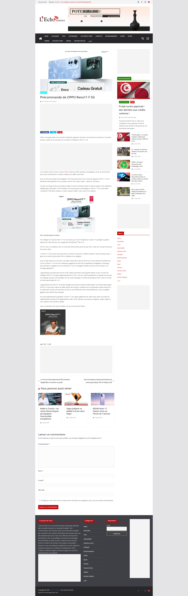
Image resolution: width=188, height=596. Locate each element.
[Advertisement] (76, 117)
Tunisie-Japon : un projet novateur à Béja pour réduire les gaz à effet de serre (140, 138)
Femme (46, 41)
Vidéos (68, 41)
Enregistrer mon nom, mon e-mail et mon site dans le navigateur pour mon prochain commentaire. (77, 500)
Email (108, 525)
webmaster (133, 117)
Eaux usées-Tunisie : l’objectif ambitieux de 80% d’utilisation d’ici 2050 (139, 192)
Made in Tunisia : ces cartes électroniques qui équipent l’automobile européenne (49, 413)
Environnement (111, 36)
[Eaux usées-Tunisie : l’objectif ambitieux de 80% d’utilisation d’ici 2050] (123, 194)
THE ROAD (46, 592)
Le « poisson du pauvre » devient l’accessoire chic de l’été (140, 151)
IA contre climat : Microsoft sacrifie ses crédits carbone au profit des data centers (140, 178)
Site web (41, 490)
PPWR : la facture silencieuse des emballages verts (137, 164)
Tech (64, 36)
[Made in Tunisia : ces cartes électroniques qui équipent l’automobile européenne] (50, 394)
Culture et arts (86, 36)
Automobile (73, 36)
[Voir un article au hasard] (147, 38)
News (46, 36)
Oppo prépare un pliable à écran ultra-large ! (75, 411)
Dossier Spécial (80, 41)
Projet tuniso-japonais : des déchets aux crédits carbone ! (132, 110)
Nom (40, 471)
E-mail (41, 480)
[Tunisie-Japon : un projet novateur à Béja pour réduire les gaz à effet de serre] (123, 139)
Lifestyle (99, 36)
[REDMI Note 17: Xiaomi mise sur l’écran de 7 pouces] (102, 394)
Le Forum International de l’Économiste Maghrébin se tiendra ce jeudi (55, 380)
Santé (122, 36)
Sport (130, 36)
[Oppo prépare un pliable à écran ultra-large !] (76, 394)
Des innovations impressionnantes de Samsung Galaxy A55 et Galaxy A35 (98, 380)
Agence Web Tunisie (53, 592)
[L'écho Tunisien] (40, 38)
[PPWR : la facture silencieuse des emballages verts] (123, 165)
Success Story (57, 41)
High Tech (43, 92)
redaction (53, 101)
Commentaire (44, 444)
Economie (55, 36)
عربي (90, 41)
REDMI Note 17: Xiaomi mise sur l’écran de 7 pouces (101, 411)
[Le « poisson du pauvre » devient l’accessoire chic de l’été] (123, 153)
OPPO (66, 172)
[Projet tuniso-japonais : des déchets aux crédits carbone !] (133, 90)
